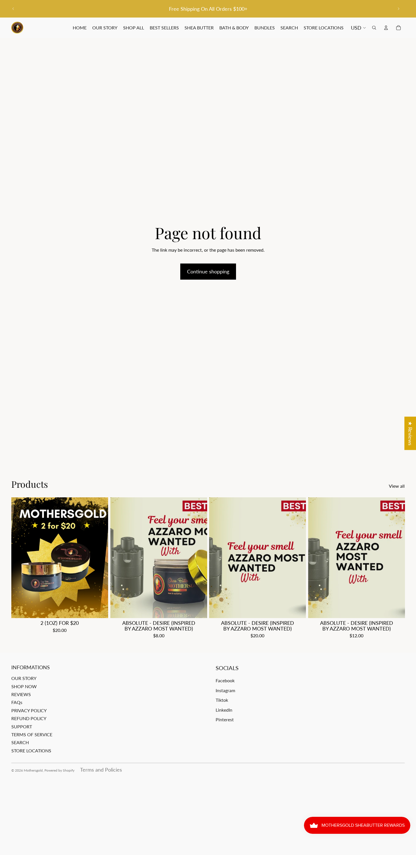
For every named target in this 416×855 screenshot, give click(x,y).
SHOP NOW (24, 686)
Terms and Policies (101, 770)
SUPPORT (21, 726)
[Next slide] (398, 9)
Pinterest (225, 719)
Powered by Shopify (59, 770)
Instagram (225, 690)
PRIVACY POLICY (29, 710)
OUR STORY (24, 678)
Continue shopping (208, 271)
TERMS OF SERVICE (31, 734)
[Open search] (374, 27)
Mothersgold (33, 770)
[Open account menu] (386, 27)
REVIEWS (21, 694)
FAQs (16, 702)
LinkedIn (224, 709)
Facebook (225, 680)
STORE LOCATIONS (31, 750)
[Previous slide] (13, 9)
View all (397, 486)
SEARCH (20, 742)
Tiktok (222, 700)
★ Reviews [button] (410, 433)
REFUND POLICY (28, 718)
